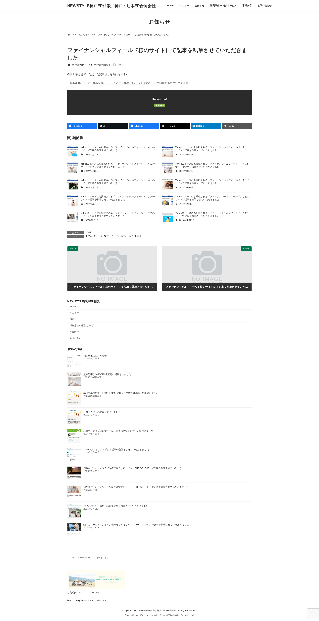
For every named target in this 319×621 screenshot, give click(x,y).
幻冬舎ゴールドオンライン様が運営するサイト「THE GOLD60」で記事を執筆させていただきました (136, 468)
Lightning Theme (158, 615)
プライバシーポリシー (80, 558)
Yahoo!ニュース (95, 236)
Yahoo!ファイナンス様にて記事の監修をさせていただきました (116, 449)
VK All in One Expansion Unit (181, 615)
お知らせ (74, 319)
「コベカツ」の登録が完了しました (102, 412)
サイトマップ (103, 558)
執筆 (139, 236)
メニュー (74, 312)
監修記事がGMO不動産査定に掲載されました (107, 374)
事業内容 (74, 332)
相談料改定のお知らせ (95, 355)
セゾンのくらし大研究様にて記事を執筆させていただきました (116, 505)
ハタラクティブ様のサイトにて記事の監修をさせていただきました (118, 430)
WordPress (141, 615)
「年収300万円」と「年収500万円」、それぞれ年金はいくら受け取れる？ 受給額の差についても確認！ (129, 83)
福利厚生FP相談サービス (83, 325)
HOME (89, 232)
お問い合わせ (77, 338)
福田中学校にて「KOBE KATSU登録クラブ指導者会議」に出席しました (120, 393)
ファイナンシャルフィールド (120, 236)
